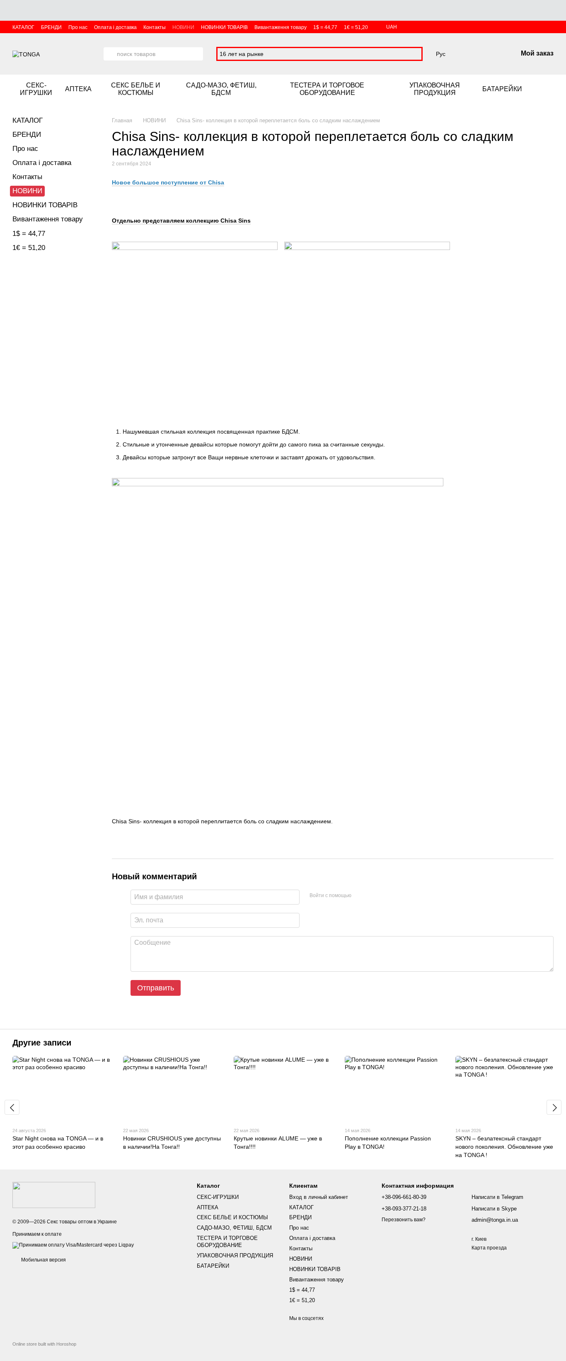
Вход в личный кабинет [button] (318, 1197)
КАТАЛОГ (23, 27)
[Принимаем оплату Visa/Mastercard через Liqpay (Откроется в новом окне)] (73, 1245)
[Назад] (12, 1107)
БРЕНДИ (51, 27)
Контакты (154, 27)
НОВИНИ (183, 27)
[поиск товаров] (110, 54)
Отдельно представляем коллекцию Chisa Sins (181, 220)
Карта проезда (489, 1248)
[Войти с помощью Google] (374, 896)
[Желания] (467, 54)
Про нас (77, 27)
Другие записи (41, 1042)
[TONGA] (53, 1195)
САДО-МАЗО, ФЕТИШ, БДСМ (221, 89)
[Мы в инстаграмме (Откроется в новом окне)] (540, 89)
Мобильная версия (43, 1260)
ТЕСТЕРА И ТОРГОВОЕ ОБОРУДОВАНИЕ (327, 89)
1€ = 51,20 (356, 27)
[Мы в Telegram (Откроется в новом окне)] (550, 89)
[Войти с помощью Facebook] (360, 896)
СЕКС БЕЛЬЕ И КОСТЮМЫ (135, 89)
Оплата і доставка (115, 27)
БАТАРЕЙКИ (502, 88)
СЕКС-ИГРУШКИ (36, 89)
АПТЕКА (78, 88)
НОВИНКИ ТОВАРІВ (224, 27)
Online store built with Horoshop (44, 1344)
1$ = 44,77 (325, 27)
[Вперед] (554, 1107)
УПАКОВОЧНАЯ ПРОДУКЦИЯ (434, 89)
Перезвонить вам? (404, 1220)
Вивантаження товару (280, 27)
